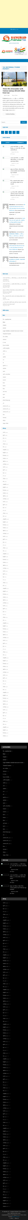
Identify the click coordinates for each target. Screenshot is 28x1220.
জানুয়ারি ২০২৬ (5, 452)
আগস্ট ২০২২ (5, 571)
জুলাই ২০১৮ (5, 712)
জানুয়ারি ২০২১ (5, 626)
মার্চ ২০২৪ (4, 516)
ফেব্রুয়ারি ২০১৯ (5, 692)
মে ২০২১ (4, 614)
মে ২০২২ (4, 579)
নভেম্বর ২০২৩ (5, 527)
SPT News (12, 154)
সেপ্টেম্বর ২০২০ (6, 637)
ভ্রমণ (4, 394)
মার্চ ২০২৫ (4, 481)
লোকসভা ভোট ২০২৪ (6, 411)
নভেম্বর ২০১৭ (5, 735)
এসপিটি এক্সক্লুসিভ (6, 348)
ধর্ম (3, 362)
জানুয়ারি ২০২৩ (5, 556)
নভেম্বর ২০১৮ (5, 701)
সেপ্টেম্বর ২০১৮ (5, 707)
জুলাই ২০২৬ (5, 435)
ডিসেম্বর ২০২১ (5, 594)
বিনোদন (4, 385)
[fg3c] (14, 50)
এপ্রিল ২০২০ (5, 652)
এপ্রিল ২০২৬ (5, 444)
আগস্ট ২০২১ (5, 605)
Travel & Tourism (7, 333)
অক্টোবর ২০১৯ (5, 669)
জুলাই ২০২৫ (5, 470)
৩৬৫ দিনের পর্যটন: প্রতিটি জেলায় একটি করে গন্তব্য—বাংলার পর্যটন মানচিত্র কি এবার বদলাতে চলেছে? (17, 193)
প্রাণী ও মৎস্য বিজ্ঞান (6, 374)
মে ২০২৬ (4, 441)
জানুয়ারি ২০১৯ (5, 695)
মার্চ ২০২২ (4, 585)
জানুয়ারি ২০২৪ (5, 522)
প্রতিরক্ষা (4, 368)
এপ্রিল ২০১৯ (5, 686)
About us (17, 1218)
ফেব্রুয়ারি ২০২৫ (6, 484)
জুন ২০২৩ (4, 542)
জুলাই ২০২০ (5, 643)
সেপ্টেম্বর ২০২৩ (6, 533)
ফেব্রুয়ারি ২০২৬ (6, 449)
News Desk (14, 95)
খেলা (3, 354)
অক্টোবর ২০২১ (5, 600)
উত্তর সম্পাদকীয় (6, 345)
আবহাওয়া (4, 339)
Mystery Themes (15, 1216)
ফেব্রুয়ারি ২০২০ (6, 657)
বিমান (4, 388)
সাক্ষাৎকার (4, 417)
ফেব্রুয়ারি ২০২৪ (6, 519)
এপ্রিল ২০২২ (5, 582)
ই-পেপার (4, 342)
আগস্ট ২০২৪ (5, 501)
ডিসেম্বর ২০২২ (5, 559)
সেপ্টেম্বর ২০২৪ (6, 498)
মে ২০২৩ (4, 545)
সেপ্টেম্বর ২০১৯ (5, 672)
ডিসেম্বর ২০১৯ (5, 663)
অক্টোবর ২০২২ (5, 565)
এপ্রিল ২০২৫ (5, 478)
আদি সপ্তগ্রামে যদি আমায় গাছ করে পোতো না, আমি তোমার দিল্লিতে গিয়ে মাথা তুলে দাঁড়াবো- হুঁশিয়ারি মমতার (16, 247)
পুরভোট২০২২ (5, 365)
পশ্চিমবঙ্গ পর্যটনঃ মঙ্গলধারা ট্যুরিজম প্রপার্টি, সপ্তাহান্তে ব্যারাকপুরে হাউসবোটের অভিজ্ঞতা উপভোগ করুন (14, 91)
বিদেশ (4, 383)
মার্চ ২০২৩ (4, 551)
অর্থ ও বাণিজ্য (5, 336)
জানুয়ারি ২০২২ (5, 591)
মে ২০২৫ (4, 475)
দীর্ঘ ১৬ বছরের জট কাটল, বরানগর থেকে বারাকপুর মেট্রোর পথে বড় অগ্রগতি (16, 182)
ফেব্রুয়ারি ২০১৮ (5, 727)
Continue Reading (10, 114)
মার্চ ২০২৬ (4, 446)
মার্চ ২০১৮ (4, 724)
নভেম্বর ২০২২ (5, 562)
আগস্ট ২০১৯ (5, 675)
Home (11, 1218)
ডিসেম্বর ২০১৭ (5, 733)
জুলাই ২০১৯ (5, 678)
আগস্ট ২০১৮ (5, 709)
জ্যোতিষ (4, 357)
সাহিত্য (4, 420)
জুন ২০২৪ (4, 507)
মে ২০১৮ (4, 718)
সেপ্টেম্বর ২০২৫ (6, 464)
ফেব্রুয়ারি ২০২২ (6, 588)
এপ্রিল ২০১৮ (5, 721)
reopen (4, 325)
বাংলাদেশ (4, 380)
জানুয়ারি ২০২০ (5, 660)
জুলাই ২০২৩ (5, 539)
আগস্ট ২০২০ (5, 640)
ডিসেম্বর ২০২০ (5, 629)
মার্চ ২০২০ (4, 655)
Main (4, 322)
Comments (20, 142)
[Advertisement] (14, 14)
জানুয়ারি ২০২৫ (5, 487)
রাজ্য (4, 397)
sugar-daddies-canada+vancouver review (13, 331)
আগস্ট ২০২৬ (5, 432)
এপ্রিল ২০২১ (5, 617)
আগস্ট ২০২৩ (5, 536)
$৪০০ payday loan (7, 319)
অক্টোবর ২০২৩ (5, 530)
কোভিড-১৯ (5, 351)
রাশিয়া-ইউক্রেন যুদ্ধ (6, 400)
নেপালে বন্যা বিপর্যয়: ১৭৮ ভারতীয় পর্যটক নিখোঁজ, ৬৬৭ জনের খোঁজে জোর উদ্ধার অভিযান (17, 159)
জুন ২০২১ (4, 611)
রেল (3, 403)
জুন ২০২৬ (4, 438)
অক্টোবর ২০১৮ (5, 704)
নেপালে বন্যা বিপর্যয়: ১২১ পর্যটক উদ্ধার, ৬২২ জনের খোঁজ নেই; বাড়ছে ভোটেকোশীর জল (17, 148)
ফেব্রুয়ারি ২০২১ (5, 623)
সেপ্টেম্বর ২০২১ (5, 603)
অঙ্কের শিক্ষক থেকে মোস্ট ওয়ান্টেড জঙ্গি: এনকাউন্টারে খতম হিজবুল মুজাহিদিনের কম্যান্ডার (17, 220)
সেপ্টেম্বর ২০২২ (6, 568)
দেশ (3, 359)
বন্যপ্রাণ (4, 377)
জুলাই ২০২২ (5, 574)
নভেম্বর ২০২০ (5, 631)
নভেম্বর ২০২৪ (5, 493)
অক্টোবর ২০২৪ (5, 496)
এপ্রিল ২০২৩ (5, 548)
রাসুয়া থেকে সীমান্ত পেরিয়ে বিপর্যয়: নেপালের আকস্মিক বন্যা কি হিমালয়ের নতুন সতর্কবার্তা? (17, 170)
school (4, 328)
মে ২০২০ (4, 649)
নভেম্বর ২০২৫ (5, 458)
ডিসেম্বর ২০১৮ (5, 698)
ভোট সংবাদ (5, 391)
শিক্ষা (4, 414)
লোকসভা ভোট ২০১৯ (6, 406)
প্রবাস (4, 371)
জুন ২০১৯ (4, 681)
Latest (8, 142)
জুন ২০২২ (4, 576)
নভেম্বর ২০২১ (5, 597)
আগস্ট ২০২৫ (5, 467)
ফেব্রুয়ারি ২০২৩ (6, 553)
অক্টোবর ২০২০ (5, 634)
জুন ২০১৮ (4, 715)
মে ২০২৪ (4, 510)
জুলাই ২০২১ (5, 608)
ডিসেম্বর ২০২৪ (5, 490)
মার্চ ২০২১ (4, 620)
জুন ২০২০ (4, 646)
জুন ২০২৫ (4, 472)
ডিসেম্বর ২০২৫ (5, 455)
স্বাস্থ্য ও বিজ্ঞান (5, 423)
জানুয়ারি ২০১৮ (5, 730)
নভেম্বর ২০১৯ (5, 666)
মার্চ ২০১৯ (4, 689)
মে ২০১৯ (4, 683)
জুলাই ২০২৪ (5, 504)
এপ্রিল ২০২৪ (5, 513)
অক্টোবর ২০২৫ (5, 461)
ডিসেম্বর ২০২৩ (5, 524)
